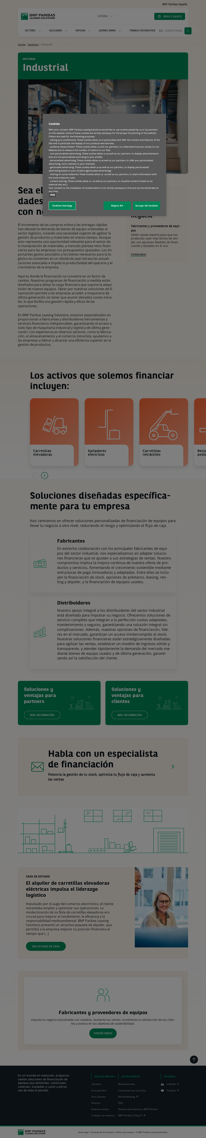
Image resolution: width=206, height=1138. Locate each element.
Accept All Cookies (146, 205)
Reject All (117, 205)
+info (52, 194)
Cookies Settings (62, 205)
